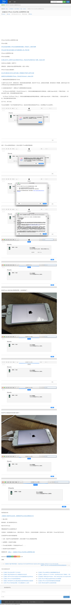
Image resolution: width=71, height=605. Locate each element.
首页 (10, 2)
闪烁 (15, 556)
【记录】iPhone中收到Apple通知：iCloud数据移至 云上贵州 (16, 582)
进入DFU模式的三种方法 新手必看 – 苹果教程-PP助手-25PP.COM (17, 73)
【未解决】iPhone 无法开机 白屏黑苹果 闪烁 (15, 12)
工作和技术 (11, 8)
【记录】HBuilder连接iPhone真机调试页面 (47, 582)
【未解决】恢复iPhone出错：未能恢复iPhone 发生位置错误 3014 (17, 516)
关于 (15, 2)
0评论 (31, 14)
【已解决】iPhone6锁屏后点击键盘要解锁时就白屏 (49, 572)
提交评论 (67, 597)
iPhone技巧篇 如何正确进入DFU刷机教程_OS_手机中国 (15, 50)
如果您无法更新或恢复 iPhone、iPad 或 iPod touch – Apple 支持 (17, 76)
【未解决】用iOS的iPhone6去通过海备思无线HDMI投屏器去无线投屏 (18, 580)
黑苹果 (18, 556)
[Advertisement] (23, 26)
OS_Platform (17, 8)
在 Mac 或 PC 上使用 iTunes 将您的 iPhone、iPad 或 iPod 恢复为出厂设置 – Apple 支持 (23, 60)
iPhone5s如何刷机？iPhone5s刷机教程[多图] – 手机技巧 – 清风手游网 (18, 46)
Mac (21, 8)
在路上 (4, 2)
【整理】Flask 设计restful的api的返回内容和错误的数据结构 (53, 565)
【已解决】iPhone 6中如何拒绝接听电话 (12, 578)
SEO (38, 601)
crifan (9, 14)
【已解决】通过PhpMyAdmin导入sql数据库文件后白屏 (15, 574)
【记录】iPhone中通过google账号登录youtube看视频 (49, 578)
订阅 (68, 1)
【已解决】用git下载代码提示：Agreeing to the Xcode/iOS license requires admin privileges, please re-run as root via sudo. (32, 563)
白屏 (12, 556)
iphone (24, 8)
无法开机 (8, 556)
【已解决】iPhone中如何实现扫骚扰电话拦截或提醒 (49, 580)
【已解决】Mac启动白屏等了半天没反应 (11, 572)
